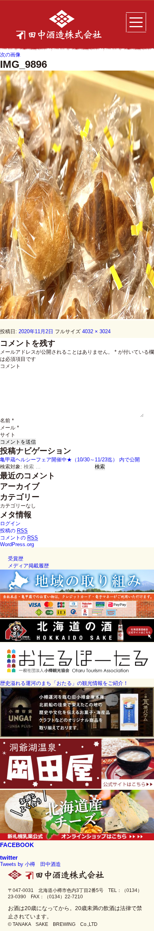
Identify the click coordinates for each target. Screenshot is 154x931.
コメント (10, 366)
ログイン (10, 523)
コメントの (19, 538)
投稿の (14, 531)
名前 (7, 421)
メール (9, 428)
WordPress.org (17, 544)
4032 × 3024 (96, 331)
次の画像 (10, 55)
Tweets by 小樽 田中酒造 (30, 864)
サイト (7, 435)
